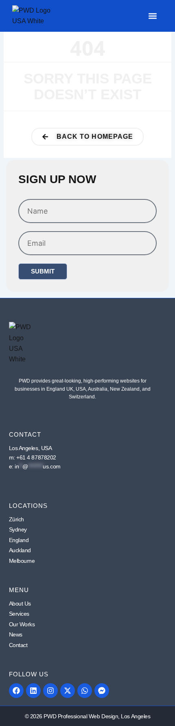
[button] (153, 16)
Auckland (20, 550)
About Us (20, 603)
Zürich (16, 519)
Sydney (18, 529)
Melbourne (22, 561)
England (19, 540)
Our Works (22, 624)
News (15, 634)
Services (19, 613)
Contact (18, 645)
